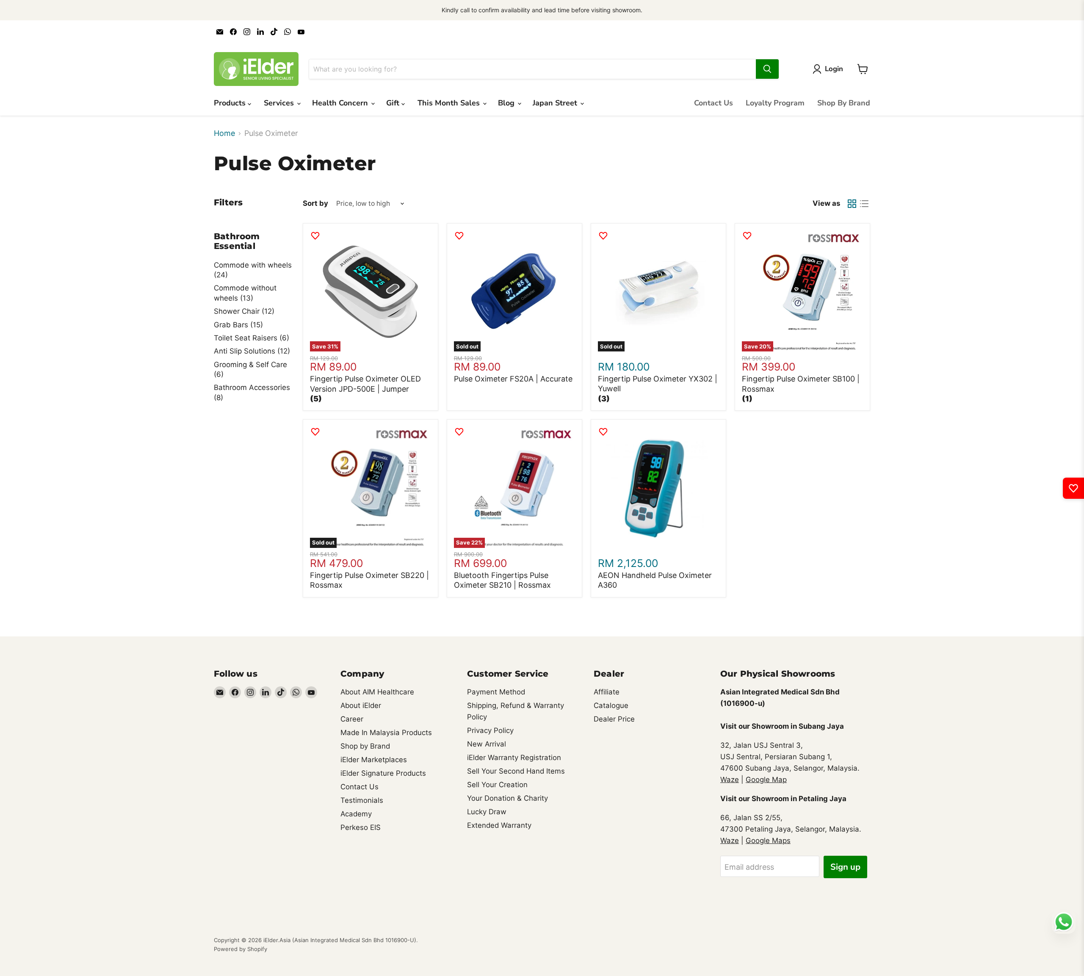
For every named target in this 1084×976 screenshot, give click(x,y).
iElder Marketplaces (373, 759)
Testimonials (361, 800)
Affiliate (606, 692)
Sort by (315, 203)
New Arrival (486, 744)
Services (280, 103)
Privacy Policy (490, 730)
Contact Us (713, 103)
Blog (507, 103)
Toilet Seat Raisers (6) (251, 338)
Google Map (766, 779)
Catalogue (611, 705)
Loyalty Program (775, 103)
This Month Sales (450, 103)
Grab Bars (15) (238, 325)
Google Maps (768, 840)
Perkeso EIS (360, 827)
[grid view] (852, 203)
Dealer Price (614, 719)
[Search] (767, 69)
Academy (356, 814)
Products (231, 103)
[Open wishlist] (1073, 488)
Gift (393, 103)
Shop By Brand (843, 103)
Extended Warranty (499, 825)
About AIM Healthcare (377, 692)
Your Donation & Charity (507, 798)
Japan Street (556, 103)
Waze (729, 779)
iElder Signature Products (383, 773)
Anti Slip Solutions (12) (252, 351)
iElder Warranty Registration (514, 757)
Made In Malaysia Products (386, 732)
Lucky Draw (486, 811)
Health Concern (341, 103)
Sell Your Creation (497, 784)
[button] (316, 398)
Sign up (845, 867)
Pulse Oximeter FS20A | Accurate (513, 378)
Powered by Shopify (240, 949)
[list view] (864, 203)
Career (351, 719)
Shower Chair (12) (244, 311)
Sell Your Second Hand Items (516, 771)
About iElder (360, 705)
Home (224, 133)
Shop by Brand (365, 746)
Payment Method (496, 692)
